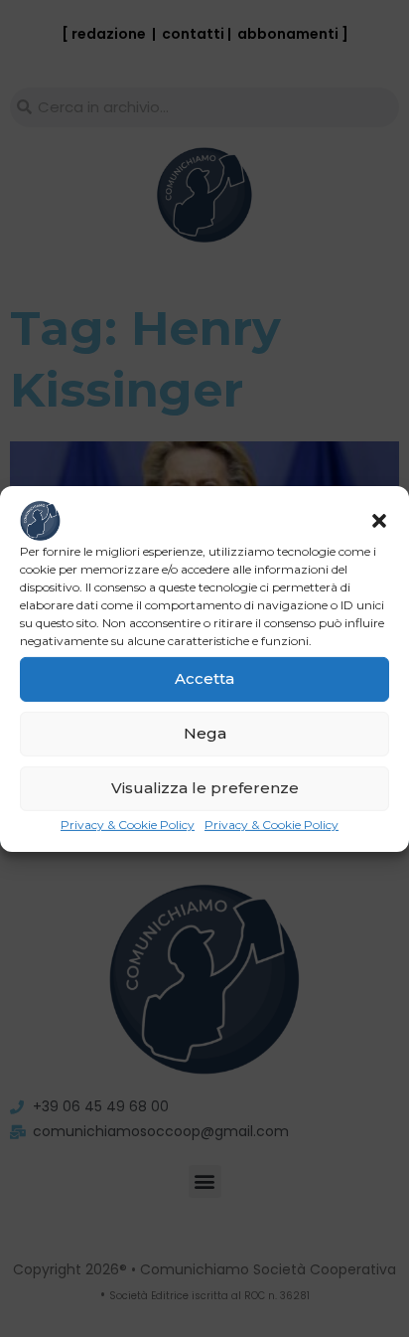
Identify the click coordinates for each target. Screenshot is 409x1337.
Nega (205, 733)
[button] (379, 520)
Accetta (204, 678)
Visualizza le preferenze (205, 787)
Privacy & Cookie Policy (128, 823)
